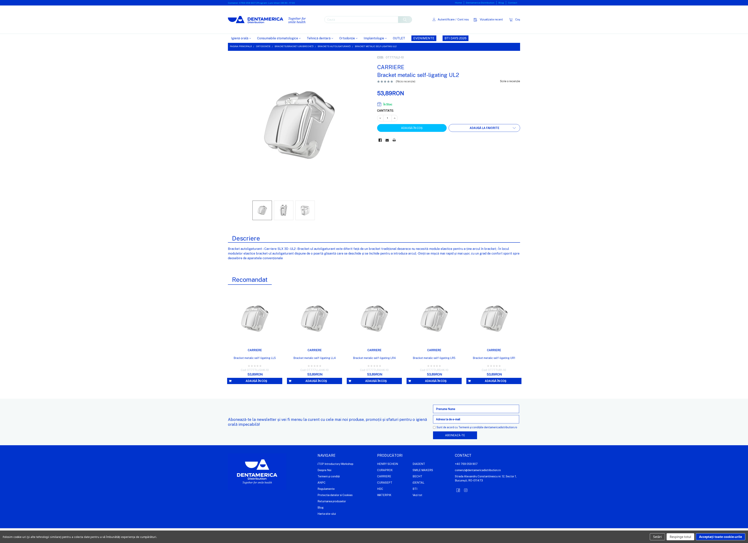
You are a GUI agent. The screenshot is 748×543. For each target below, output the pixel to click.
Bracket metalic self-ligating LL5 (255, 358)
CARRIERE (384, 476)
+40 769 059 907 (466, 463)
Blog (501, 2)
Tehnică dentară (319, 38)
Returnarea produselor (332, 501)
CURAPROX (385, 470)
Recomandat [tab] (250, 279)
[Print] (394, 140)
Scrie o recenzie (510, 81)
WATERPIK (384, 495)
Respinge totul (680, 537)
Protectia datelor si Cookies (335, 495)
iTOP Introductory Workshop (335, 463)
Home (458, 2)
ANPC (321, 482)
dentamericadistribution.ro (500, 427)
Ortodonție (347, 38)
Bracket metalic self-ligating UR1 (494, 358)
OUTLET (399, 38)
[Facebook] (380, 140)
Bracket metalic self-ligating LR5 (434, 358)
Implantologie (374, 38)
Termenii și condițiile (470, 427)
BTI (415, 488)
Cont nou (463, 19)
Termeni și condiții (329, 476)
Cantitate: (385, 110)
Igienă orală (239, 38)
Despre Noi (324, 470)
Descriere (246, 238)
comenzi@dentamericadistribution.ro (478, 470)
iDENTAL (418, 482)
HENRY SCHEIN (387, 463)
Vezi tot (417, 495)
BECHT (417, 476)
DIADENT (419, 463)
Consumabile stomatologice (277, 38)
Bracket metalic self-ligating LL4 (314, 358)
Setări (657, 537)
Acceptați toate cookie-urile (720, 537)
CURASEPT (384, 482)
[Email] (387, 140)
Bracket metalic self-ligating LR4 (374, 358)
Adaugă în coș (256, 381)
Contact (512, 2)
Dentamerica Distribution (480, 2)
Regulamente (326, 488)
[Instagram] (465, 490)
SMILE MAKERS (423, 470)
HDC (380, 488)
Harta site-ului (327, 513)
